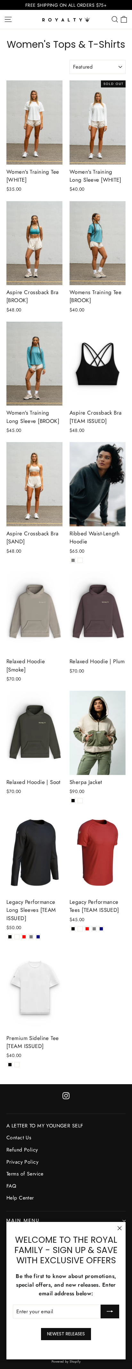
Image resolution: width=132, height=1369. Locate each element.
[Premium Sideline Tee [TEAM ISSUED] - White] (17, 1064)
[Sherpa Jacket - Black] (73, 800)
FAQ (11, 1186)
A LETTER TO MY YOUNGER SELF (44, 1125)
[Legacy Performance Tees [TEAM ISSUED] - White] (80, 929)
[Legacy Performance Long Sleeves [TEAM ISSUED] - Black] (10, 937)
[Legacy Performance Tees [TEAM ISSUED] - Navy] (101, 929)
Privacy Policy (22, 1162)
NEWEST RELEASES (66, 1334)
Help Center (20, 1197)
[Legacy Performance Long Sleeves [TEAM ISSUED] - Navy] (38, 937)
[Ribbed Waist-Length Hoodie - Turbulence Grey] (73, 560)
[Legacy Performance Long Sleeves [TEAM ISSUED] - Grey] (31, 937)
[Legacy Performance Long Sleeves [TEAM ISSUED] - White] (17, 937)
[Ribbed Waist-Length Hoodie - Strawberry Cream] (80, 560)
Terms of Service (25, 1173)
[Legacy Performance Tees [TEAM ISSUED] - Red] (87, 929)
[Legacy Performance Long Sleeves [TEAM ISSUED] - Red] (24, 937)
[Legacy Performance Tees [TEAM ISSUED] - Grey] (94, 929)
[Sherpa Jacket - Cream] (80, 800)
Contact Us (18, 1137)
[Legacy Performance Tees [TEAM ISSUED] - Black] (73, 929)
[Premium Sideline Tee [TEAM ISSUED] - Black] (10, 1064)
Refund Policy (22, 1149)
